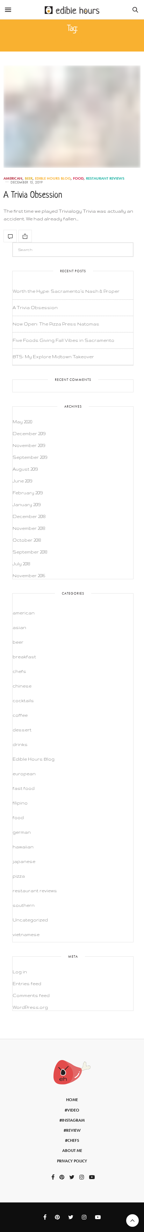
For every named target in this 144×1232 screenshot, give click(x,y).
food (78, 178)
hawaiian (23, 847)
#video (72, 1110)
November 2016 (29, 575)
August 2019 (25, 469)
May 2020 (22, 421)
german (22, 832)
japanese (24, 861)
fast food (24, 788)
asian (19, 627)
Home (72, 1099)
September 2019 (30, 457)
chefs (19, 671)
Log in (20, 972)
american (12, 178)
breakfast (24, 656)
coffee (20, 715)
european (24, 773)
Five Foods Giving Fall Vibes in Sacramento (63, 340)
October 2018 (27, 540)
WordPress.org (30, 1007)
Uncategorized (30, 920)
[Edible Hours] (72, 9)
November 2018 (29, 528)
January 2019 (27, 504)
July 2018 (21, 564)
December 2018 (29, 516)
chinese (22, 686)
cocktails (23, 700)
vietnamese (26, 934)
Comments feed (31, 995)
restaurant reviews (105, 178)
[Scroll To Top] (132, 1220)
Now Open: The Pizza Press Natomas (56, 324)
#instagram (72, 1120)
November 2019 (29, 445)
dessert (22, 730)
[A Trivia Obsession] (72, 116)
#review (72, 1130)
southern (24, 905)
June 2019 (22, 481)
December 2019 (29, 433)
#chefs (72, 1140)
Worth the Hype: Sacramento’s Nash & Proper (66, 291)
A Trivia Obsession (32, 195)
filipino (20, 803)
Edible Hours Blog (53, 178)
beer (29, 178)
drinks (20, 744)
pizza (19, 876)
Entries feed (27, 983)
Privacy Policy (72, 1161)
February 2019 (28, 493)
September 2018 (30, 552)
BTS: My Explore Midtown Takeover (53, 356)
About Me (72, 1150)
